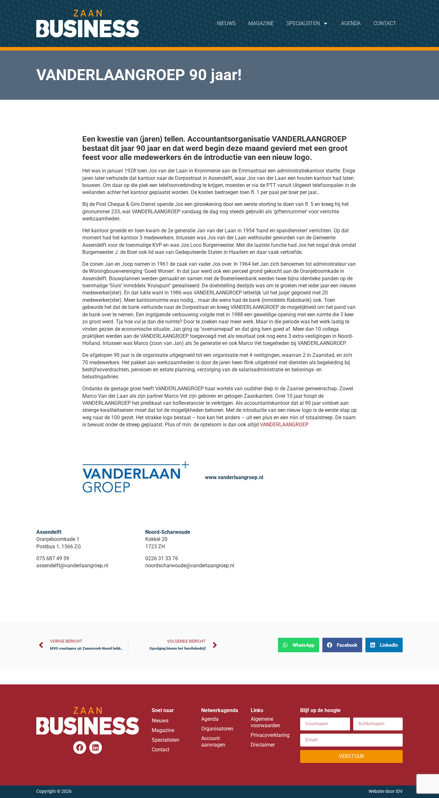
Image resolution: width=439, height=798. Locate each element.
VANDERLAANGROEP (284, 425)
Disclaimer (263, 745)
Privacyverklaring (269, 735)
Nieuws (226, 23)
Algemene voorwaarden (265, 722)
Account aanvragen (213, 741)
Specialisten (303, 23)
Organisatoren (217, 729)
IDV (399, 791)
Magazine (261, 23)
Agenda (351, 23)
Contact (384, 23)
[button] (298, 645)
